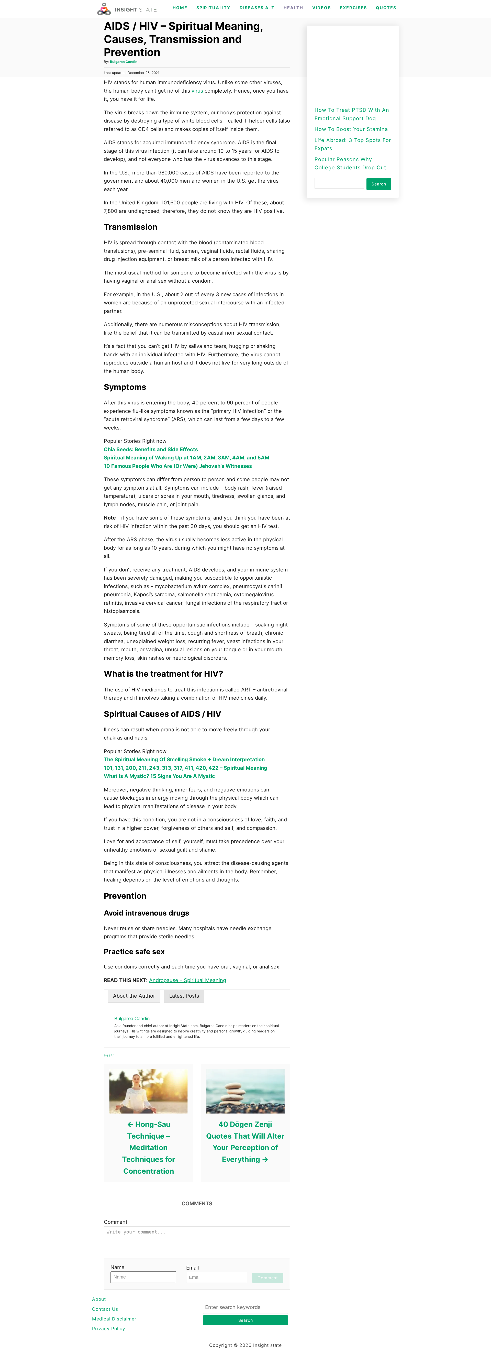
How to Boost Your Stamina (351, 129)
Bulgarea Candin (123, 62)
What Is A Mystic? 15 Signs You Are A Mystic (159, 776)
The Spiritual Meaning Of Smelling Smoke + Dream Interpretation (184, 759)
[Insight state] (127, 9)
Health (109, 1055)
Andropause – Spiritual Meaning (187, 980)
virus (197, 91)
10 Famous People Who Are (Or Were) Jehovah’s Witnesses (178, 466)
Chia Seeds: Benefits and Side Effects (151, 449)
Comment (115, 1222)
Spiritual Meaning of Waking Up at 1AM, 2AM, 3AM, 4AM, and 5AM (186, 458)
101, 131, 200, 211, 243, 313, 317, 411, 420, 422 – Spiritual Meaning (185, 768)
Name (117, 1267)
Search (379, 183)
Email (192, 1268)
